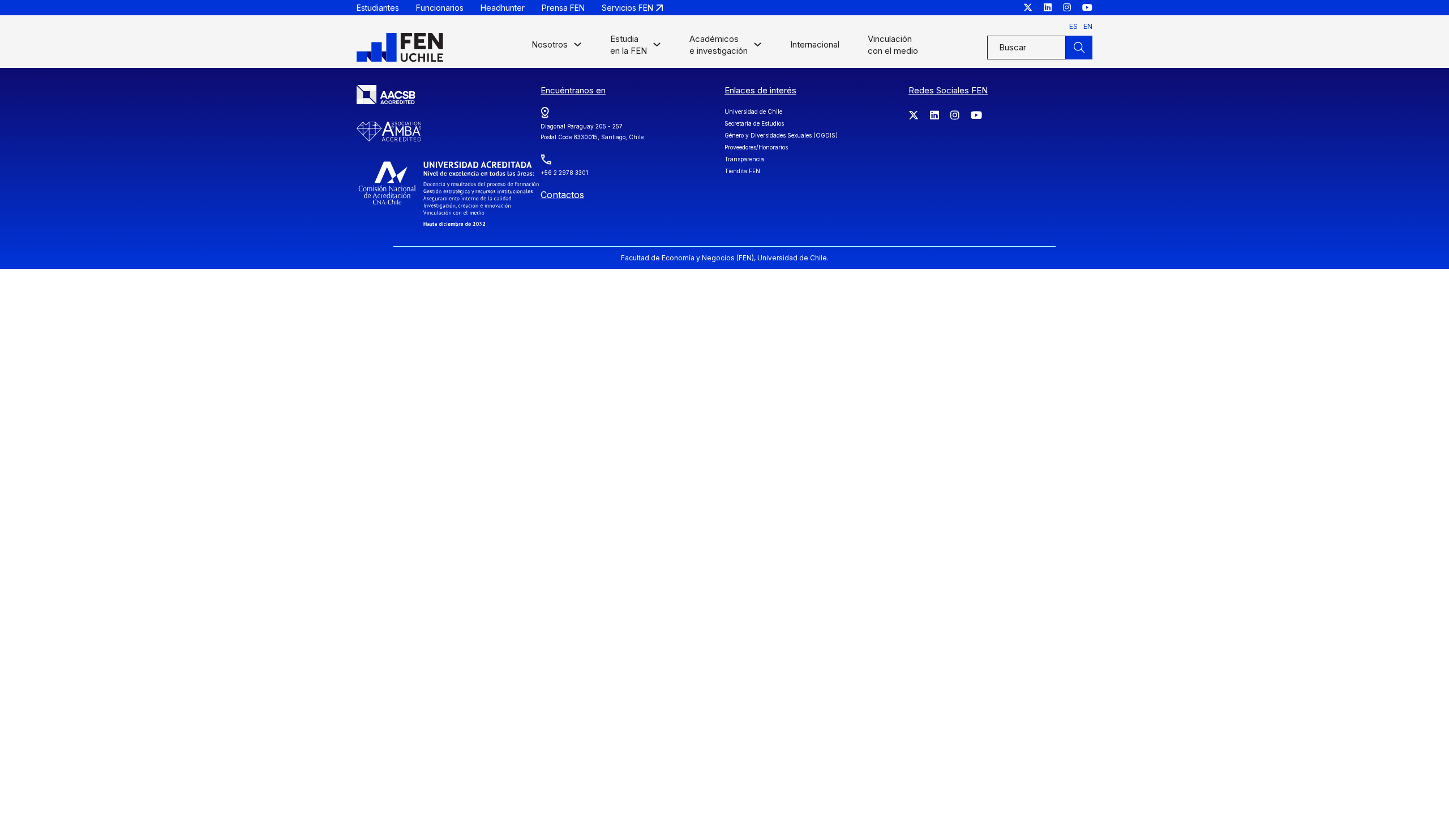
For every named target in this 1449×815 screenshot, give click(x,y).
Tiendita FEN (742, 171)
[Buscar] (1079, 47)
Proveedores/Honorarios (756, 147)
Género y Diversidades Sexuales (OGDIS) (781, 135)
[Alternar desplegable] (577, 47)
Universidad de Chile (753, 111)
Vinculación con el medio (893, 44)
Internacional (814, 44)
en (1087, 26)
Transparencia (744, 159)
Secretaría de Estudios (754, 123)
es (1073, 26)
